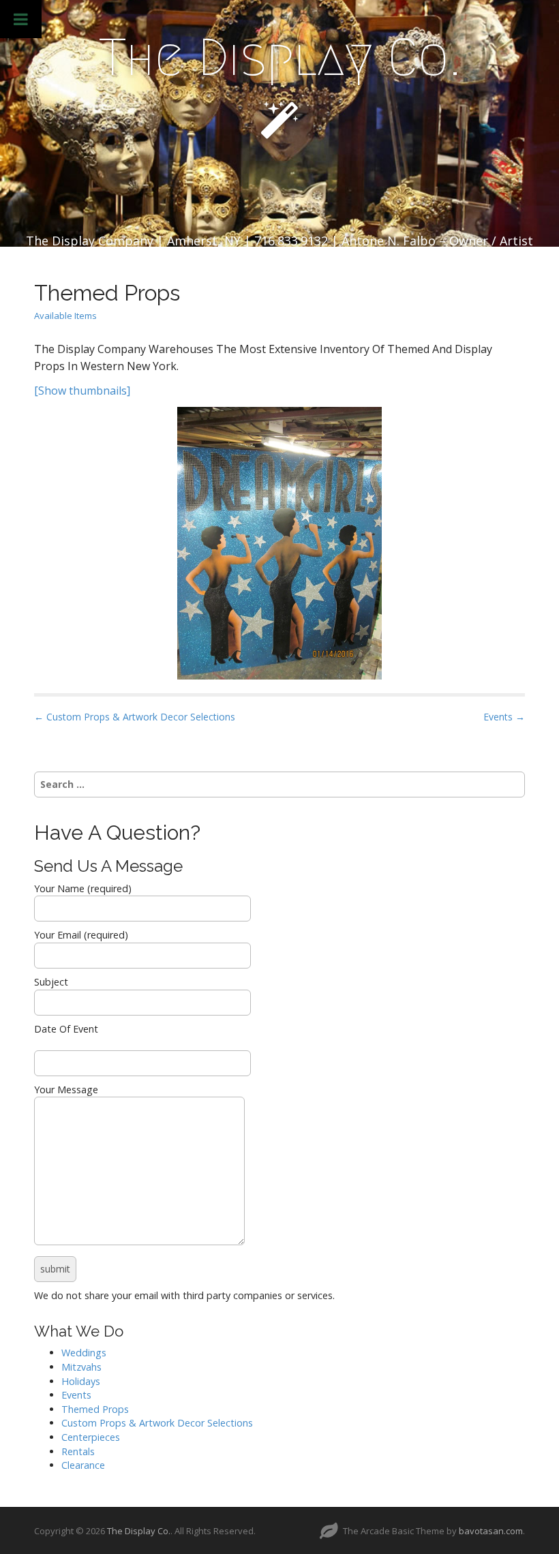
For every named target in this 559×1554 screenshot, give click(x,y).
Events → (504, 716)
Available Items (65, 315)
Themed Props (95, 1409)
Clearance (83, 1465)
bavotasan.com (491, 1531)
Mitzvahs (81, 1366)
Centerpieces (90, 1437)
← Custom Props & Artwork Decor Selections (134, 716)
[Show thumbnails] (82, 390)
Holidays (80, 1381)
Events (76, 1394)
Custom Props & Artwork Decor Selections (157, 1422)
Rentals (78, 1451)
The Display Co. (280, 57)
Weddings (83, 1352)
